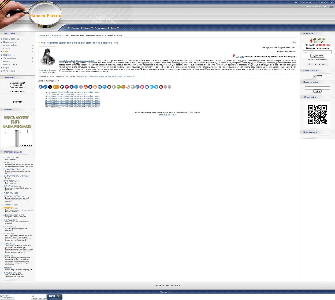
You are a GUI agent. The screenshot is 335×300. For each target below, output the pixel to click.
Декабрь (57, 35)
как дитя (108, 76)
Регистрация (100, 28)
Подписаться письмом (317, 59)
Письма (6, 162)
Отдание (240, 57)
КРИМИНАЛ (8, 205)
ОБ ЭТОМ (8, 227)
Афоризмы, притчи (11, 215)
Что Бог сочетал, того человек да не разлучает (66, 94)
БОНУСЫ (7, 244)
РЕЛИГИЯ (8, 208)
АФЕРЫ (6, 256)
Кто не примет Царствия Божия (123, 76)
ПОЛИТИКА (8, 181)
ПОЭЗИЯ (7, 233)
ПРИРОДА (8, 220)
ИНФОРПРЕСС (10, 273)
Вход (113, 28)
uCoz (172, 292)
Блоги (87, 28)
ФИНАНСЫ (8, 193)
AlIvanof (80, 76)
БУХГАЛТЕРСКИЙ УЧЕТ (14, 176)
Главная (75, 28)
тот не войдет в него (96, 76)
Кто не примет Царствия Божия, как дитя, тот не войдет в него (72, 92)
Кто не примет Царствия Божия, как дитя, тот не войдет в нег (72, 107)
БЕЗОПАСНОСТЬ (11, 196)
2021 (49, 35)
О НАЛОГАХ (8, 157)
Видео (6, 268)
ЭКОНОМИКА (9, 186)
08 (64, 35)
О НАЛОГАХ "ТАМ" (11, 169)
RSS (331, 7)
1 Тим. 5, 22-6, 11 (67, 61)
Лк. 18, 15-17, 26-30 (84, 61)
